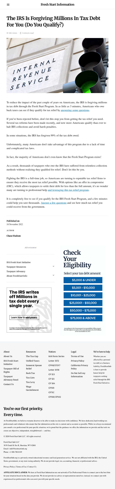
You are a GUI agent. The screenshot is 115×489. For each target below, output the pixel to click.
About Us (8, 356)
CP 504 (52, 383)
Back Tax (30, 373)
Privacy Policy (77, 361)
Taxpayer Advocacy (16, 271)
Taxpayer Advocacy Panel (11, 378)
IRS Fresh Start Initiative (19, 262)
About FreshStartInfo (17, 276)
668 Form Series (56, 356)
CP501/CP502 (55, 397)
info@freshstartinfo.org (18, 448)
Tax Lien (30, 377)
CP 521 (52, 379)
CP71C (51, 392)
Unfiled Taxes (32, 361)
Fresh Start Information (57, 4)
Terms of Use (77, 356)
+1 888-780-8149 (15, 452)
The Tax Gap (32, 356)
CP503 (51, 388)
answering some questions (75, 110)
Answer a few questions (53, 202)
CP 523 (52, 374)
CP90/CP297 (54, 365)
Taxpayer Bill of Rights (11, 370)
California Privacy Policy (79, 367)
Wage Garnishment (32, 388)
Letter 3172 (54, 361)
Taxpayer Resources (16, 267)
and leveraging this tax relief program (68, 190)
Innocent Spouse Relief (34, 367)
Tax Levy (30, 382)
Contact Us (9, 384)
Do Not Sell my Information (78, 375)
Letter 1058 (54, 370)
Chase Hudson (14, 236)
